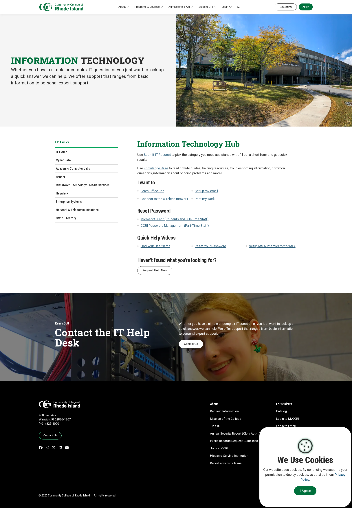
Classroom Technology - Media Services (82, 185)
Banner (60, 177)
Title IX (215, 426)
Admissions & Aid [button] (179, 6)
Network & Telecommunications (77, 210)
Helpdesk (62, 193)
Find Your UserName (155, 246)
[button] (238, 7)
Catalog (281, 411)
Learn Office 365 (152, 191)
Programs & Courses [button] (147, 6)
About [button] (122, 6)
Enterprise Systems (69, 201)
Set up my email (206, 191)
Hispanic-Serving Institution (229, 455)
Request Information (224, 411)
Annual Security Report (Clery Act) (233, 433)
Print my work (205, 199)
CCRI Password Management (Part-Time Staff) (175, 225)
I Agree (305, 491)
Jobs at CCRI (219, 448)
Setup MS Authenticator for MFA (272, 246)
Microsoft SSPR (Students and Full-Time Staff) (174, 219)
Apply (305, 6)
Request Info (286, 6)
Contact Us (191, 344)
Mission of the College (225, 418)
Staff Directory (66, 218)
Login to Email (286, 426)
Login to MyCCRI (287, 418)
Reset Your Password (210, 246)
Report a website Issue (225, 463)
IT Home (61, 152)
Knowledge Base (156, 168)
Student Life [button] (206, 6)
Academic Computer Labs (73, 168)
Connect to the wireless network (164, 199)
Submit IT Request (157, 155)
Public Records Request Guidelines (234, 441)
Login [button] (225, 6)
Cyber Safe (63, 160)
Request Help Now (154, 270)
